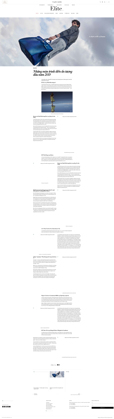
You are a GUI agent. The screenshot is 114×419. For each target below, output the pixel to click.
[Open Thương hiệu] (53, 5)
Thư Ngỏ (67, 371)
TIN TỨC (37, 13)
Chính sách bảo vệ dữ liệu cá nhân (50, 406)
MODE (57, 13)
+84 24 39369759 (73, 404)
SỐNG (77, 13)
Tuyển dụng (47, 402)
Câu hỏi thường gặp (48, 404)
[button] (104, 2)
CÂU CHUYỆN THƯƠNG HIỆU (49, 13)
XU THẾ (41, 13)
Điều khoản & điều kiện (49, 405)
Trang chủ (99, 417)
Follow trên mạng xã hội (49, 403)
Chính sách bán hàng (49, 407)
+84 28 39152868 (72, 407)
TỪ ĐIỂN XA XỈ (67, 13)
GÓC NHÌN (72, 13)
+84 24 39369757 (72, 403)
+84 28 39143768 (73, 408)
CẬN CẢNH (61, 13)
